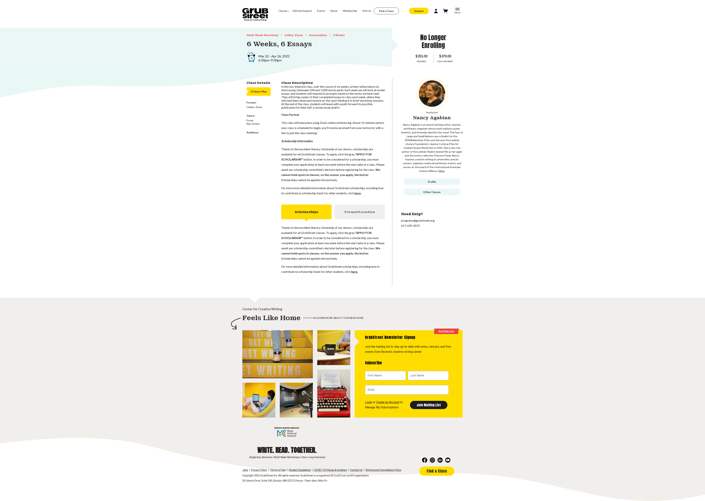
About (334, 10)
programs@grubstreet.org (418, 220)
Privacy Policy (259, 470)
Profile (432, 181)
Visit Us (366, 10)
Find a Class (386, 10)
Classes (283, 10)
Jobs (245, 470)
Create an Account (387, 402)
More (442, 170)
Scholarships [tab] (306, 212)
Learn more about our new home (340, 317)
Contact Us (356, 470)
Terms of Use (278, 470)
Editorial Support (302, 10)
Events (321, 10)
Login (368, 402)
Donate (419, 10)
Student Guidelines (300, 470)
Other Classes (432, 192)
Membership (350, 10)
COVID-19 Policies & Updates (330, 470)
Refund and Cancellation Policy (384, 470)
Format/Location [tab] (359, 212)
